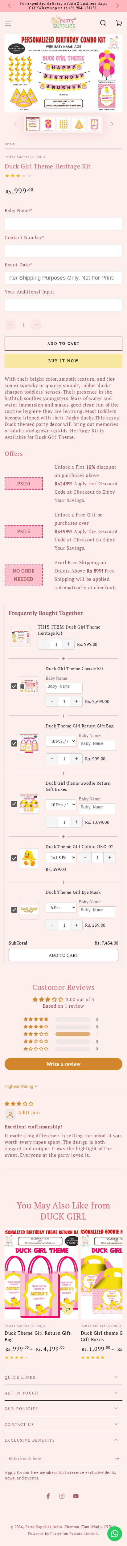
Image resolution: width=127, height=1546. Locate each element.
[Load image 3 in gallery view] (63, 124)
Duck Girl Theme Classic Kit (74, 668)
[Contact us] (114, 1533)
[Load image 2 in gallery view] (48, 124)
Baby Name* (18, 210)
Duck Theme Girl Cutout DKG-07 (79, 846)
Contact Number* (24, 237)
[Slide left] (10, 6)
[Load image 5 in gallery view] (94, 124)
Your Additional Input (30, 292)
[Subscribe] (118, 1459)
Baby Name (56, 678)
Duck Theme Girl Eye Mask (73, 892)
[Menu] (8, 23)
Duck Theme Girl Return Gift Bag (80, 726)
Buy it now (63, 360)
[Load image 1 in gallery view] (32, 124)
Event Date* (19, 264)
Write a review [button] (63, 1064)
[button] (103, 23)
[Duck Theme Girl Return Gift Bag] (41, 1273)
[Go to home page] (63, 23)
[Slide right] (117, 6)
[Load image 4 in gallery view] (79, 124)
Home (10, 144)
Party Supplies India (25, 157)
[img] (19, 1103)
